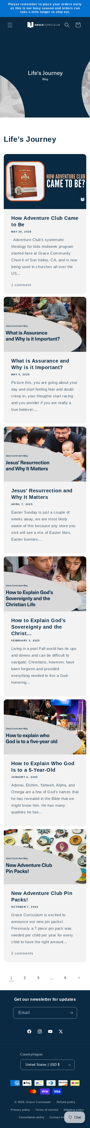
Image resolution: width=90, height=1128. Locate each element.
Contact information (63, 1117)
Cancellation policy (31, 1117)
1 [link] (11, 978)
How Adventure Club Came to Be (44, 221)
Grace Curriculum (38, 1101)
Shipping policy (74, 1109)
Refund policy (66, 1101)
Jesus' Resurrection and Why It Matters (41, 494)
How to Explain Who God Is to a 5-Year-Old (42, 767)
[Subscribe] (71, 1013)
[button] (10, 25)
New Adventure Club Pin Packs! (41, 896)
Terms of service (46, 1109)
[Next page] (78, 977)
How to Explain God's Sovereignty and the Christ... (38, 627)
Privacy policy (20, 1109)
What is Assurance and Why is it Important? (40, 364)
